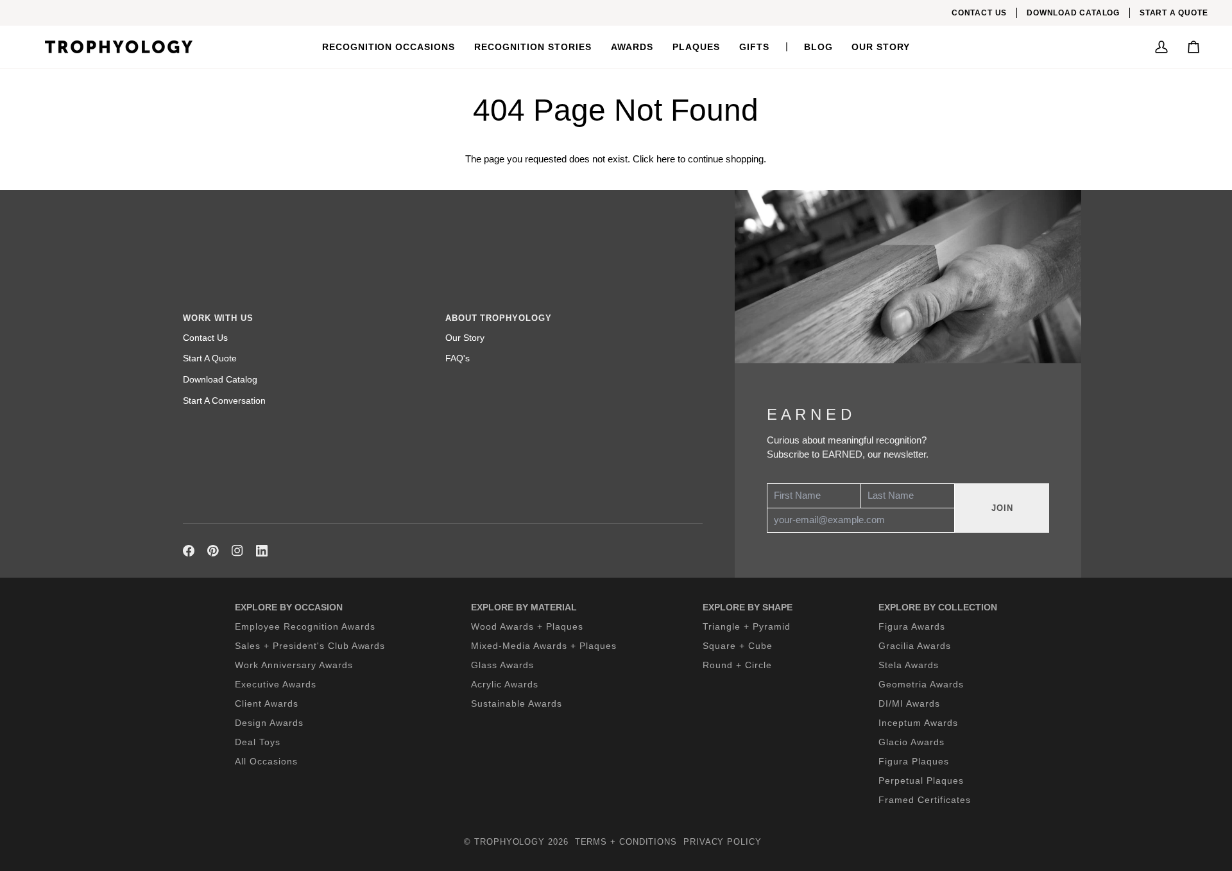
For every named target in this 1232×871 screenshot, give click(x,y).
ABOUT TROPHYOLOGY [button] (498, 318)
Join (1002, 508)
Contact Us (205, 337)
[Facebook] (188, 550)
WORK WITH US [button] (218, 318)
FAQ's (457, 358)
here (665, 159)
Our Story (464, 337)
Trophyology (509, 842)
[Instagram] (237, 550)
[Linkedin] (262, 550)
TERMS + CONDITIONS (626, 842)
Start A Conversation (224, 400)
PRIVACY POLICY (722, 842)
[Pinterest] (213, 550)
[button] (388, 47)
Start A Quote (210, 358)
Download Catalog (220, 379)
